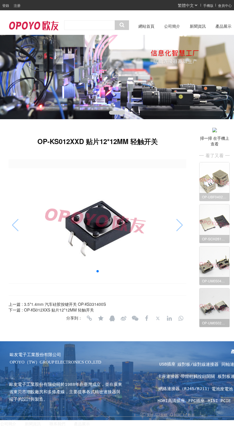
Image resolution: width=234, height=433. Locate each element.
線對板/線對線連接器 (199, 364)
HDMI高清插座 (172, 401)
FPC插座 (197, 401)
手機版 (208, 5)
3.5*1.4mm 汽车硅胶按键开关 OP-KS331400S (65, 304)
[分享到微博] (123, 318)
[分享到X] (157, 318)
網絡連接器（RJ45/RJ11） (183, 389)
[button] (117, 113)
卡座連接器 (169, 376)
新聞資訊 (198, 26)
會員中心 (225, 5)
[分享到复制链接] (89, 318)
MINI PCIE (220, 401)
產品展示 (82, 424)
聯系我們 (57, 424)
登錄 (5, 5)
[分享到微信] (135, 318)
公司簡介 (172, 26)
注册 (17, 5)
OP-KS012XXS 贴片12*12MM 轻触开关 (59, 310)
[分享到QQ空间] (100, 318)
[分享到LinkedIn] (169, 318)
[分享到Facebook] (146, 318)
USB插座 (170, 364)
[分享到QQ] (112, 318)
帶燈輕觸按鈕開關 (198, 376)
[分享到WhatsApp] (180, 318)
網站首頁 (146, 26)
